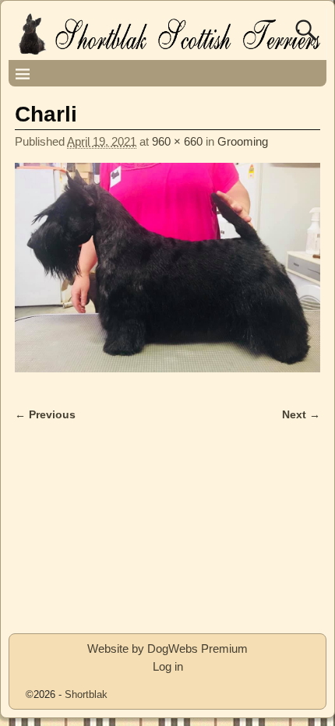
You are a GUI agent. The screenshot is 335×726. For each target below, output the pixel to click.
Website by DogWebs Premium (167, 648)
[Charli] (167, 276)
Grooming (242, 141)
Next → (301, 415)
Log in (168, 666)
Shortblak (86, 694)
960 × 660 (177, 141)
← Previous (45, 415)
